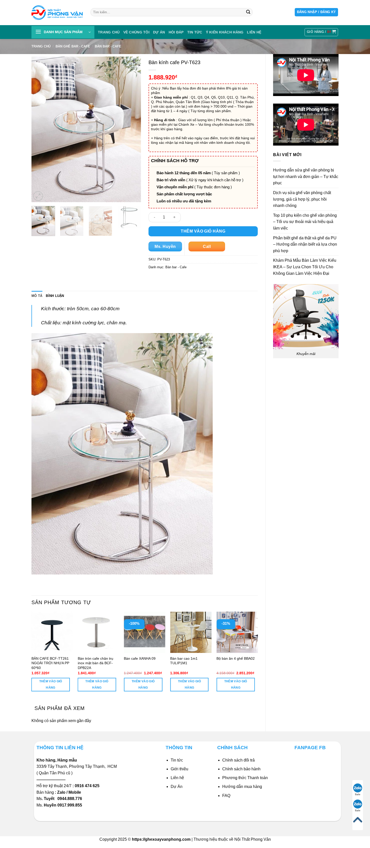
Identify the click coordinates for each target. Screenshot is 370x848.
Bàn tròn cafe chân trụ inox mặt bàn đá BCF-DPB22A (95, 663)
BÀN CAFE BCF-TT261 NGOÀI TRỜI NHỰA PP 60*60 (50, 663)
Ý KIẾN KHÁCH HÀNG (225, 32)
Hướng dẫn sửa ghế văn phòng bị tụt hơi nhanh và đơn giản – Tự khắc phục (305, 176)
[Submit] (248, 12)
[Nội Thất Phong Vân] (57, 12)
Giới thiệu (179, 769)
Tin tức (194, 32)
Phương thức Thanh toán (245, 778)
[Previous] (40, 129)
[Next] (132, 129)
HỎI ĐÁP (176, 32)
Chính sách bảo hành (241, 769)
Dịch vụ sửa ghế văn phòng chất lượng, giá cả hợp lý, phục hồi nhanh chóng (302, 199)
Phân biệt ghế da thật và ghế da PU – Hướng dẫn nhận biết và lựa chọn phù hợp (305, 244)
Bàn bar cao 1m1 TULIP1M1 (184, 660)
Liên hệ (177, 778)
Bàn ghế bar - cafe (73, 46)
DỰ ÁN (159, 32)
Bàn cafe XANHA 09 (140, 658)
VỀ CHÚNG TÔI (136, 32)
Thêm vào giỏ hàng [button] (50, 684)
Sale (357, 794)
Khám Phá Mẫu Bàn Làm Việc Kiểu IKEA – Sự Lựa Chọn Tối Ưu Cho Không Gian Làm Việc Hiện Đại (304, 266)
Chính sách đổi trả (238, 760)
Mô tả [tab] (36, 296)
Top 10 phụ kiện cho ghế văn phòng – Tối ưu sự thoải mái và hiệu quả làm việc (305, 221)
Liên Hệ (254, 32)
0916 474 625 (87, 786)
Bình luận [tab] (55, 296)
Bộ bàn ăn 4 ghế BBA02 (235, 658)
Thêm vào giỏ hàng (203, 231)
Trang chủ (109, 32)
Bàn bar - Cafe (108, 46)
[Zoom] (38, 196)
